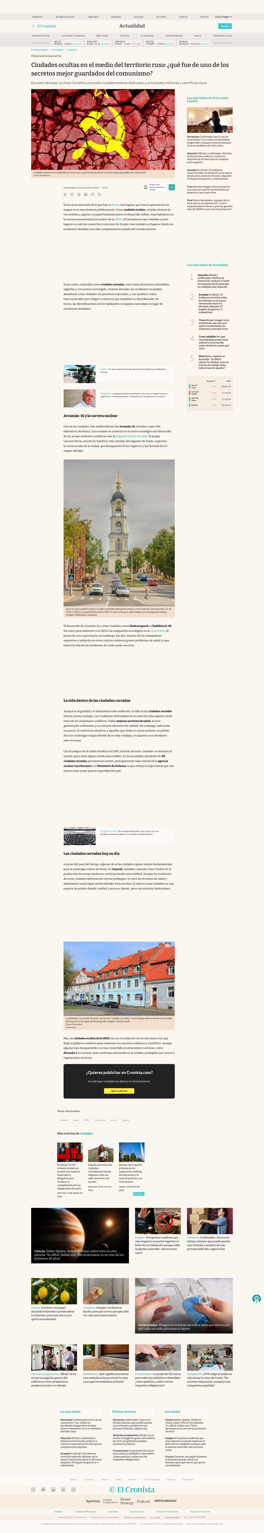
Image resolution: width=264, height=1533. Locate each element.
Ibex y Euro (102, 36)
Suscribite (113, 1511)
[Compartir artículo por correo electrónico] (92, 194)
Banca (197, 36)
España (125, 1120)
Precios (132, 1479)
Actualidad (147, 36)
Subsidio (171, 1479)
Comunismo (100, 1120)
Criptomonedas (174, 36)
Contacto (58, 1511)
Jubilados (93, 17)
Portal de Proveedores (167, 1511)
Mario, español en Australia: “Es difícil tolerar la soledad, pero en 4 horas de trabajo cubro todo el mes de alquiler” (214, 362)
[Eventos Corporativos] (110, 1501)
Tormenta (37, 17)
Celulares (89, 1479)
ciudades (72, 49)
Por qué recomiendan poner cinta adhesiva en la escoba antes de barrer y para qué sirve (214, 342)
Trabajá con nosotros (200, 1511)
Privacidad (155, 1517)
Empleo (183, 17)
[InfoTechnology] (165, 1501)
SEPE (118, 1479)
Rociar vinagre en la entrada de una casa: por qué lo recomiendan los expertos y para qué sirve (208, 189)
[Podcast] (143, 1501)
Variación (210, 381)
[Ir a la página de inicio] (47, 26)
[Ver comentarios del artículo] (99, 194)
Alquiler (138, 17)
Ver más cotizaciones (223, 43)
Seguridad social (65, 17)
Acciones (161, 17)
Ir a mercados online (41, 43)
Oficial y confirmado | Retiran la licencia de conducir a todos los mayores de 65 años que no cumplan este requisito (209, 158)
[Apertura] (93, 1502)
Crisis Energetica (151, 1479)
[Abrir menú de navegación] (33, 26)
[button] (256, 1299)
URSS (118, 219)
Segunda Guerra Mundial (131, 436)
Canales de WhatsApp (85, 1511)
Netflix (204, 17)
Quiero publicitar (122, 1091)
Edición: (222, 17)
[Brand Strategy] (127, 1501)
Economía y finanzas (73, 36)
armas (114, 1120)
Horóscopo (188, 1479)
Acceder (225, 26)
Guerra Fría (157, 631)
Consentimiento (172, 1517)
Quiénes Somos (137, 1511)
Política (124, 36)
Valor (228, 381)
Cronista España (39, 49)
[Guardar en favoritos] (172, 187)
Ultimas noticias (41, 36)
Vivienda (116, 17)
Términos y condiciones (135, 1517)
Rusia (115, 205)
